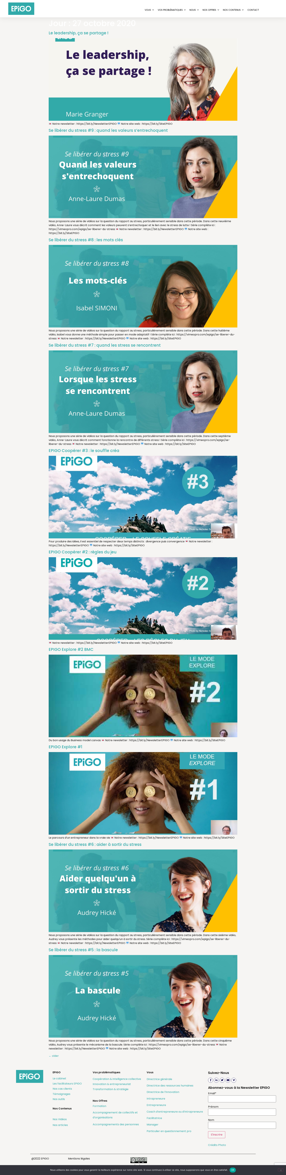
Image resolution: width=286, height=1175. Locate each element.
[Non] (281, 1169)
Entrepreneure (156, 1105)
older (54, 1056)
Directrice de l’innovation (163, 1092)
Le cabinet (59, 1078)
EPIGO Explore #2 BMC (71, 649)
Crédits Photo (217, 1145)
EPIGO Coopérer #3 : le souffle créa (84, 450)
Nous (193, 10)
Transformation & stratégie (110, 1089)
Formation (99, 1106)
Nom (211, 1120)
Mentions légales (79, 1158)
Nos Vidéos (60, 1119)
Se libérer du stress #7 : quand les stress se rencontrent (105, 345)
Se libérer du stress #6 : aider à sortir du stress (95, 844)
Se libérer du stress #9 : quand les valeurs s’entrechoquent (108, 130)
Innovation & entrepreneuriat (112, 1084)
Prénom (213, 1106)
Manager (152, 1124)
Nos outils (59, 1099)
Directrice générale (159, 1079)
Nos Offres (209, 10)
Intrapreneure (156, 1099)
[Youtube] (227, 1080)
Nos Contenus (232, 10)
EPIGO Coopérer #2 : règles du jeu (83, 552)
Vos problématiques (170, 10)
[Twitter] (222, 1080)
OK (232, 1170)
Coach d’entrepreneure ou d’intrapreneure (175, 1112)
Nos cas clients (62, 1089)
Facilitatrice (154, 1118)
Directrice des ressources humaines (170, 1085)
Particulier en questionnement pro (169, 1131)
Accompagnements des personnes (116, 1124)
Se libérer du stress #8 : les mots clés (86, 240)
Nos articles (60, 1125)
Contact (253, 10)
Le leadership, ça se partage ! (78, 33)
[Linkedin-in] (216, 1080)
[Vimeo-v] (233, 1080)
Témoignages (61, 1094)
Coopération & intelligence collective (117, 1079)
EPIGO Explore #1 (65, 747)
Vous (148, 10)
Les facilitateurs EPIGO (67, 1083)
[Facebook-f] (210, 1080)
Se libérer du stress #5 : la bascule (83, 950)
